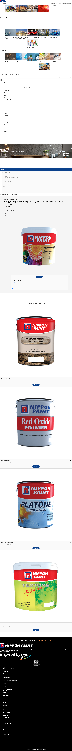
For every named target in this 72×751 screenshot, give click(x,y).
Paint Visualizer (6, 695)
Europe (5, 97)
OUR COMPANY (6, 699)
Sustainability (53, 3)
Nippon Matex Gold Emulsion (9, 182)
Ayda (4, 693)
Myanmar (6, 115)
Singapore (6, 122)
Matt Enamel (4, 186)
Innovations (59, 3)
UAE (5, 133)
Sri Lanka (5, 124)
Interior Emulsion (10, 151)
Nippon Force (6, 715)
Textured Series (5, 189)
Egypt (5, 95)
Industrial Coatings (6, 683)
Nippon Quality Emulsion (8, 178)
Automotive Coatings (6, 682)
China (5, 92)
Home (1, 151)
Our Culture (4, 703)
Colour (3, 19)
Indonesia (6, 104)
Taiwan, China (6, 126)
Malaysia (5, 113)
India (5, 101)
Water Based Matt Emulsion (7, 172)
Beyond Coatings (5, 686)
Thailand (5, 129)
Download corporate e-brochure (45, 640)
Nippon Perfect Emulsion (8, 184)
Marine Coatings (5, 685)
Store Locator (6, 712)
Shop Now (63, 3)
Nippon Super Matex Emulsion (9, 181)
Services (11, 74)
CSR (56, 3)
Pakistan (5, 117)
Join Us (66, 3)
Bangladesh (6, 90)
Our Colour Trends (6, 674)
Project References (5, 74)
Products (4, 50)
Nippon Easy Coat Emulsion (8, 180)
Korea (5, 111)
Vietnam (5, 136)
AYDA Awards (16, 74)
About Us (4, 700)
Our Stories (4, 702)
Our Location (54, 5)
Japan (5, 106)
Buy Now (39, 276)
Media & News (5, 705)
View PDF (13, 282)
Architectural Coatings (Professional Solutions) (10, 680)
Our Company (4, 3)
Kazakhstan (6, 108)
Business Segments (5, 26)
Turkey (5, 131)
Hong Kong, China (7, 99)
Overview (5, 176)
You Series (4, 191)
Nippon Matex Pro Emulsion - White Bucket (11, 177)
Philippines (6, 120)
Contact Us (70, 3)
